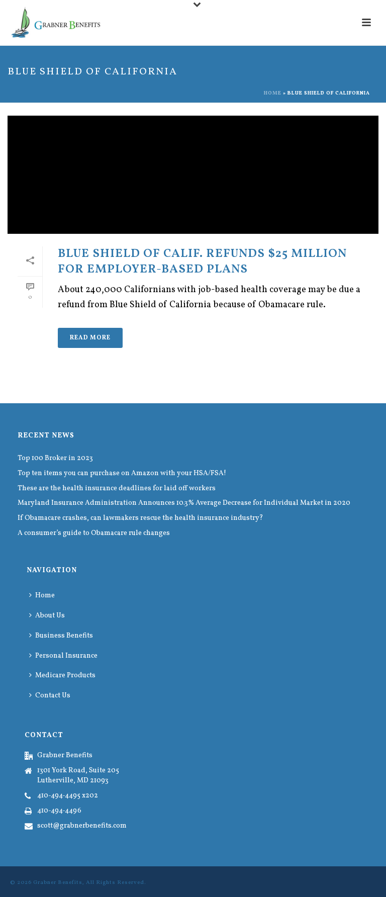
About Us (50, 615)
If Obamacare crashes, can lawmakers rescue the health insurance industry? (140, 518)
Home (272, 93)
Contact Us (52, 695)
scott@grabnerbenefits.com (82, 826)
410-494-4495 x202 (67, 795)
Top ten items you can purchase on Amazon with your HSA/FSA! (122, 473)
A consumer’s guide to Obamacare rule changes (94, 533)
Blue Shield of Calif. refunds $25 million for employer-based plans (202, 261)
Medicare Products (65, 675)
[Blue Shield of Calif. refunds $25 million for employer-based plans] (193, 175)
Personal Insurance (66, 656)
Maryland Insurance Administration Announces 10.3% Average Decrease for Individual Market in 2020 (184, 503)
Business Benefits (64, 636)
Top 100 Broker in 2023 (55, 458)
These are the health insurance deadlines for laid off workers (117, 488)
